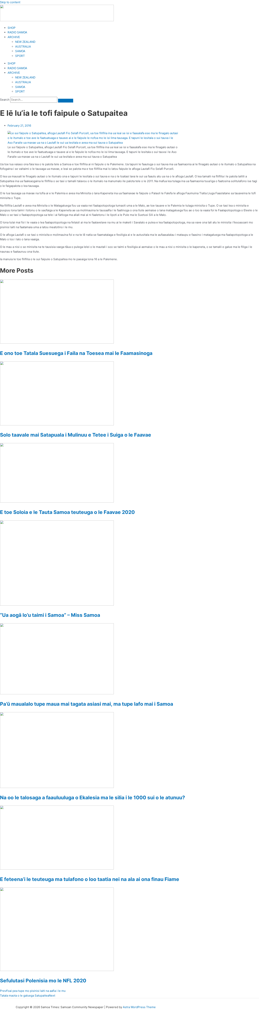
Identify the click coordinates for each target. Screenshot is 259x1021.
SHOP (12, 28)
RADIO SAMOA (17, 32)
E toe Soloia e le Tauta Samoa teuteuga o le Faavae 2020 (67, 512)
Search (4, 99)
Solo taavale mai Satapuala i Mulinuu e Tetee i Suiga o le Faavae (75, 435)
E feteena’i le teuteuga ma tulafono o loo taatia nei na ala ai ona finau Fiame (89, 879)
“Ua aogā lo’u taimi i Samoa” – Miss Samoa (50, 615)
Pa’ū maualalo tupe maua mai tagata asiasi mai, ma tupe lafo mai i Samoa (86, 704)
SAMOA (20, 51)
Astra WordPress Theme (139, 1007)
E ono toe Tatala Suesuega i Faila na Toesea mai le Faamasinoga (76, 353)
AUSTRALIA (23, 46)
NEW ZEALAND (25, 42)
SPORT (20, 56)
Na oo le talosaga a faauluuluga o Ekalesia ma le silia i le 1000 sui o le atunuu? (92, 797)
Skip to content (10, 2)
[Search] (65, 101)
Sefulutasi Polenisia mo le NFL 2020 (43, 980)
